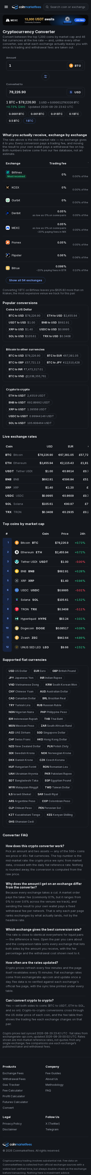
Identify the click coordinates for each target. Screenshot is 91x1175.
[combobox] (65, 6)
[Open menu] (6, 6)
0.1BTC (74, 114)
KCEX (15, 187)
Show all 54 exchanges (25, 280)
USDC (30, 590)
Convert (8, 1107)
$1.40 (49, 487)
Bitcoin (29, 542)
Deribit (16, 213)
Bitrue (16, 268)
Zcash (29, 637)
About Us (52, 1079)
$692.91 (47, 479)
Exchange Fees (13, 1073)
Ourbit (16, 200)
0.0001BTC (16, 114)
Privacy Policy (12, 1123)
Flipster (17, 255)
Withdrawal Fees (14, 1079)
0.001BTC (37, 114)
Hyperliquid (33, 618)
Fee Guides (53, 1073)
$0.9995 (47, 495)
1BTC (29, 120)
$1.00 (49, 471)
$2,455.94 (46, 463)
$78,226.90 (45, 454)
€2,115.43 (67, 463)
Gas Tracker (11, 1084)
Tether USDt (34, 561)
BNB (27, 571)
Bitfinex (17, 172)
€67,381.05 (66, 454)
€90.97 (69, 504)
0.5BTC (14, 120)
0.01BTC (57, 114)
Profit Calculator (14, 1096)
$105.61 (47, 504)
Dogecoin (33, 628)
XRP (27, 580)
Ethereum (31, 552)
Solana (29, 599)
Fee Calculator (13, 1090)
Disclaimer (10, 1129)
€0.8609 (68, 495)
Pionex (16, 242)
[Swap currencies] (45, 76)
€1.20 (70, 487)
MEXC (16, 228)
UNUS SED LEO (35, 647)
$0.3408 (47, 512)
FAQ (48, 1090)
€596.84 (68, 479)
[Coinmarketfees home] (26, 6)
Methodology (54, 1084)
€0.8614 (68, 471)
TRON (29, 609)
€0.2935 (68, 512)
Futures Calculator (15, 1102)
